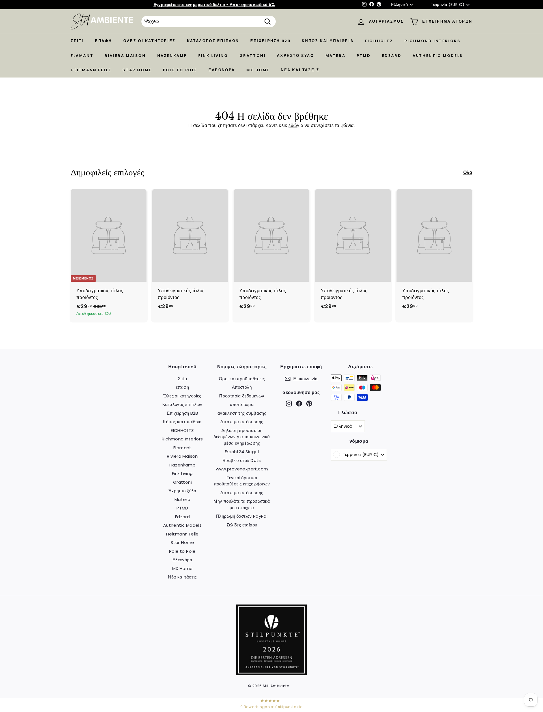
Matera (336, 55)
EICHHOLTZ (379, 41)
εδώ (292, 125)
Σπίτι (77, 41)
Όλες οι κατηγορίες (149, 41)
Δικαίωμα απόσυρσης (241, 422)
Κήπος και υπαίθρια (328, 41)
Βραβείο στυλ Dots (242, 460)
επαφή (103, 41)
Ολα (467, 172)
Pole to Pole (180, 70)
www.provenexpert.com (242, 469)
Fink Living (213, 55)
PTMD (363, 55)
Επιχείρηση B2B (270, 41)
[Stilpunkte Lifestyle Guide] (271, 674)
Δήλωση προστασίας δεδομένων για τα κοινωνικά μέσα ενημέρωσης (242, 436)
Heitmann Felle (91, 70)
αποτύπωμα (242, 404)
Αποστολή (242, 387)
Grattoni (253, 55)
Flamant (82, 55)
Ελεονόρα (221, 70)
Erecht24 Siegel (242, 452)
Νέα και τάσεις (300, 70)
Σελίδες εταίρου (242, 525)
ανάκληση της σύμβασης (241, 413)
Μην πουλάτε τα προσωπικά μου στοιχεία (242, 504)
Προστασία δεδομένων (241, 396)
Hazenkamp (172, 55)
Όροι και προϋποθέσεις (242, 379)
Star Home (136, 70)
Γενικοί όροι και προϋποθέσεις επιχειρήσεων (242, 481)
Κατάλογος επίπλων (213, 41)
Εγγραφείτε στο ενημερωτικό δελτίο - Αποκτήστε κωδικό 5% (214, 4)
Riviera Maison (125, 55)
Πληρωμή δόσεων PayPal (242, 516)
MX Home (258, 70)
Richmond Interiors (432, 41)
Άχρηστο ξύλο (295, 55)
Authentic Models (438, 55)
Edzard (392, 55)
